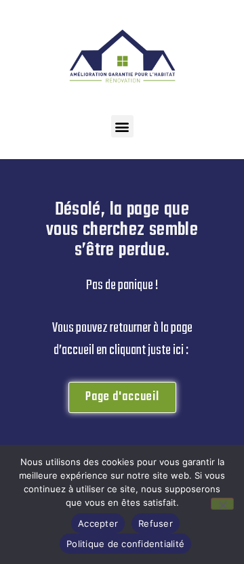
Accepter (98, 523)
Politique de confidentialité (125, 543)
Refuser (155, 523)
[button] (122, 126)
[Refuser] (222, 504)
